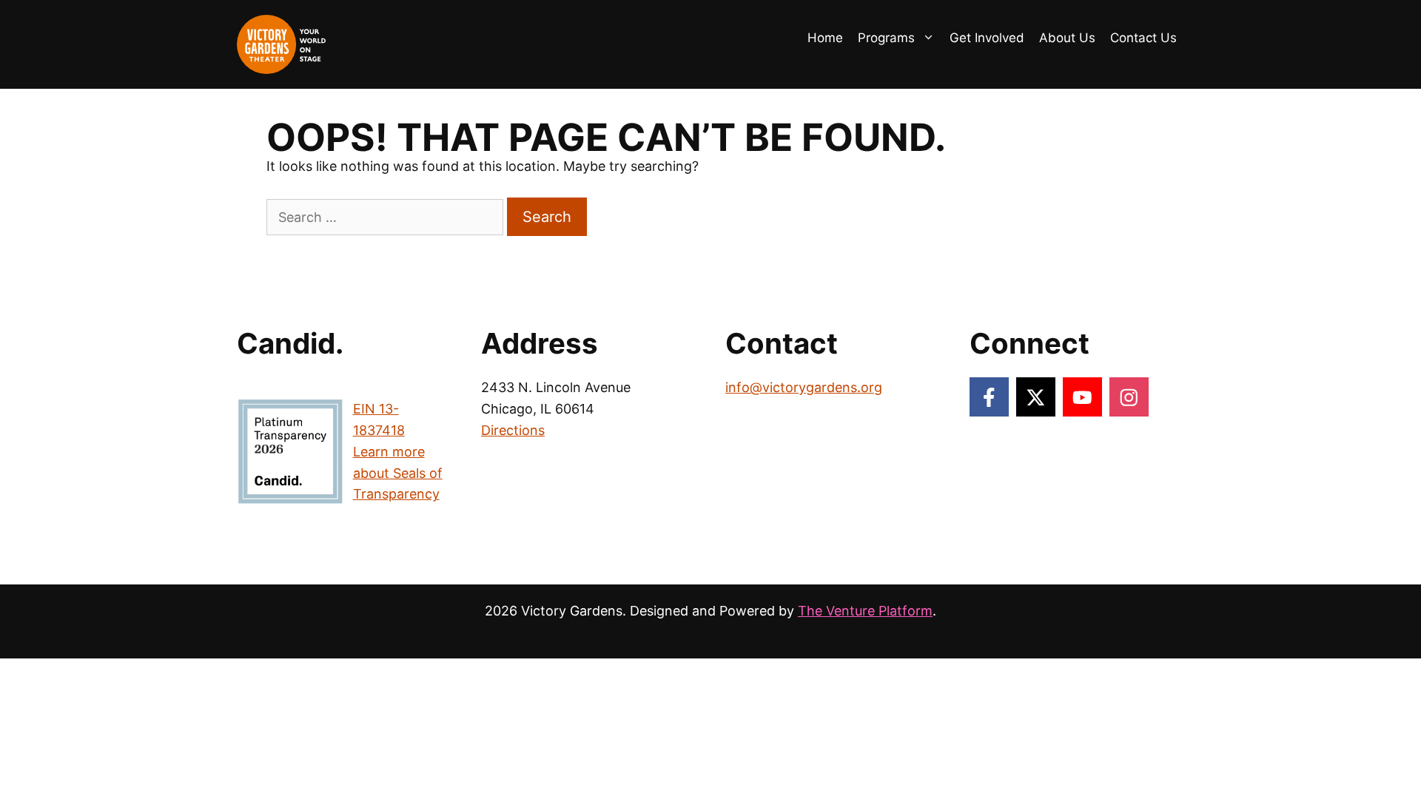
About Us (1067, 37)
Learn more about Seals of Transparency (398, 473)
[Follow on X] (1035, 397)
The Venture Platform (865, 610)
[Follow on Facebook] (989, 397)
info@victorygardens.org (803, 387)
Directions (513, 430)
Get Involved (987, 37)
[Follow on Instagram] (1129, 397)
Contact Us (1143, 37)
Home (825, 37)
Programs (886, 37)
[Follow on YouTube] (1082, 397)
